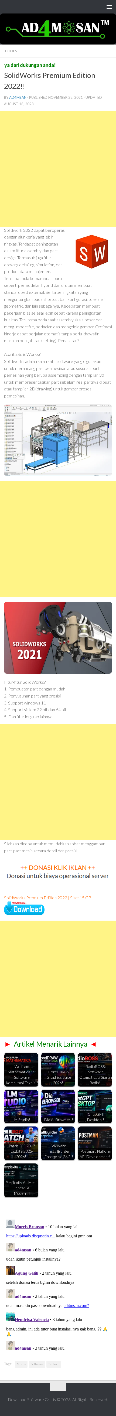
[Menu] (109, 6)
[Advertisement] (58, 169)
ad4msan (17, 97)
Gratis (21, 1364)
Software (37, 1364)
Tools (10, 51)
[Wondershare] (24, 912)
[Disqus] (58, 1284)
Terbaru (53, 1364)
